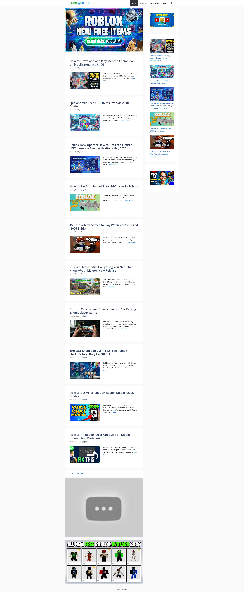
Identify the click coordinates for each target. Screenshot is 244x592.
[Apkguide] (80, 3)
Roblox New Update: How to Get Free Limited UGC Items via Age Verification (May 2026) (101, 146)
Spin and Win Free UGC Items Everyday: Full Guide (100, 104)
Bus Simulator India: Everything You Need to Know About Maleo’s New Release (100, 268)
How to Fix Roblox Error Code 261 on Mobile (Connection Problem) (100, 436)
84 (78, 473)
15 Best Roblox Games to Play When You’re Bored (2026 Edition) (104, 226)
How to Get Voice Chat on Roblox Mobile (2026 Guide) (102, 394)
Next (83, 473)
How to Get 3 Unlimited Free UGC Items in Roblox (104, 186)
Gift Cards (143, 3)
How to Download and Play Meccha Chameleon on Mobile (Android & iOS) (102, 62)
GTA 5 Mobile (154, 3)
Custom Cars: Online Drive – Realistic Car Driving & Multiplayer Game (103, 311)
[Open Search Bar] (171, 3)
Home (134, 3)
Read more (126, 120)
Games (165, 3)
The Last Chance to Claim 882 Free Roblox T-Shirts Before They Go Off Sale (100, 352)
